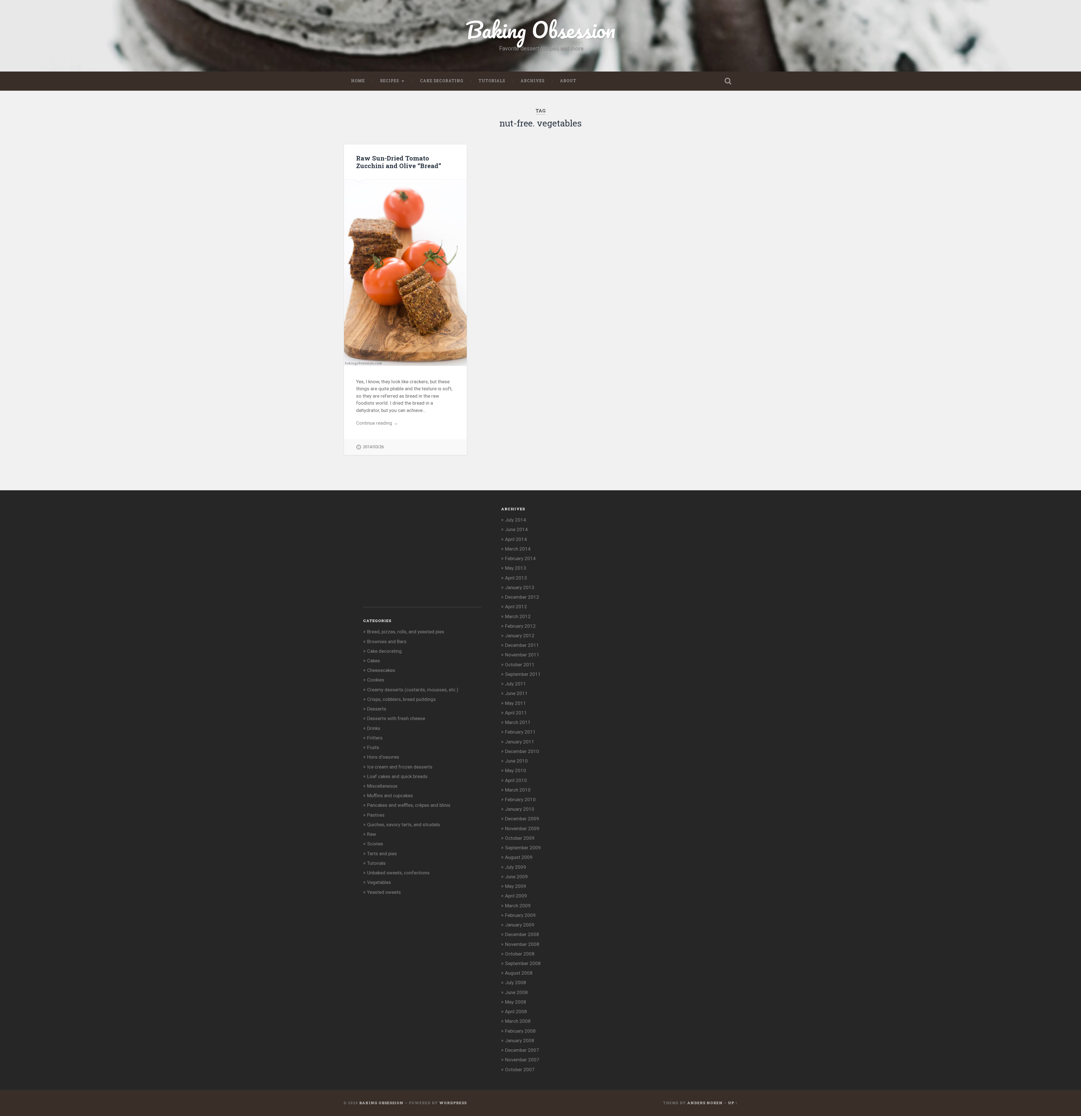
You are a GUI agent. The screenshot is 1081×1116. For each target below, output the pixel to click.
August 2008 (519, 973)
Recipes (389, 80)
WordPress (453, 1103)
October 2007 (520, 1069)
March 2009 (518, 905)
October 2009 (520, 838)
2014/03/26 (373, 447)
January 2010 (519, 809)
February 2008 (520, 1031)
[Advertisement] (405, 557)
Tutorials (492, 80)
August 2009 (519, 857)
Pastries (376, 815)
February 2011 (520, 732)
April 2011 (516, 713)
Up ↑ (733, 1103)
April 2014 (516, 539)
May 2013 (515, 568)
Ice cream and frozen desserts (399, 767)
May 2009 (515, 886)
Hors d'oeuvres (383, 757)
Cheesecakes (381, 670)
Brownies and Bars (387, 641)
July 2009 (515, 867)
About (568, 80)
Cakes (373, 660)
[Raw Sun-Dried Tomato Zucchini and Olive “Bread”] (405, 273)
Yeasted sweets (384, 892)
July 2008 (515, 982)
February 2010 (520, 799)
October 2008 (520, 954)
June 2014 (516, 529)
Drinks (373, 728)
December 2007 (522, 1050)
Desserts (376, 709)
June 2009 (516, 876)
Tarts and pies (382, 853)
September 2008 (523, 963)
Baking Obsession (540, 30)
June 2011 (516, 693)
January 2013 (519, 587)
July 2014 (515, 520)
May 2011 (515, 703)
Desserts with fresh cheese (396, 718)
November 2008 (522, 944)
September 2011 (523, 674)
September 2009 (523, 847)
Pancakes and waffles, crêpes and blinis (408, 805)
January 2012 (519, 635)
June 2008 (516, 992)
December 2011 (522, 645)
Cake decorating (441, 80)
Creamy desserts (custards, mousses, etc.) (412, 689)
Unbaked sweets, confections (398, 873)
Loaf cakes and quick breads (397, 776)
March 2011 (518, 722)
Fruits (373, 747)
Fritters (375, 738)
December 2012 (522, 597)
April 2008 (516, 1011)
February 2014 (520, 558)
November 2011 (522, 655)
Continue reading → (377, 423)
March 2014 (518, 549)
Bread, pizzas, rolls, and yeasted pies (405, 631)
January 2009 (519, 925)
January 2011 (519, 742)
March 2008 (518, 1021)
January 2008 (519, 1040)
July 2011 (515, 684)
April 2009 (516, 896)
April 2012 (516, 606)
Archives (533, 80)
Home (358, 80)
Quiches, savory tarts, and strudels (403, 824)
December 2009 (522, 818)
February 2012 (520, 626)
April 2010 (516, 780)
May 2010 (515, 770)
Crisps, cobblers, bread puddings (401, 699)
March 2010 (518, 790)
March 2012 (518, 616)
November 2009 (522, 828)
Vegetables (379, 882)
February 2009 (520, 915)
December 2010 (522, 751)
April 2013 (516, 578)
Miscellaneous (382, 786)
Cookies (375, 680)
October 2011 (520, 664)
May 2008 (515, 1002)
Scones (375, 844)
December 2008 (522, 934)
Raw (371, 834)
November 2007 (522, 1059)
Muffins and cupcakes (390, 795)
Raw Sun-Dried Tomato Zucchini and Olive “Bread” (398, 162)
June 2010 (516, 761)
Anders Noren (705, 1103)
